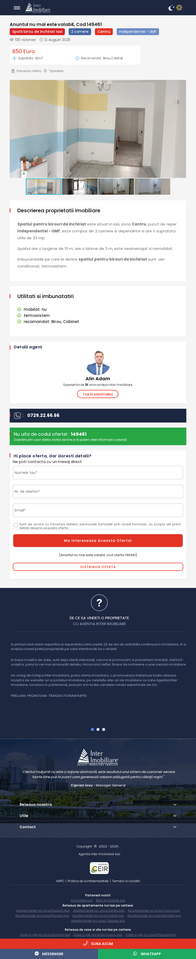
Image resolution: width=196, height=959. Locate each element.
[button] (97, 129)
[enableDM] (171, 8)
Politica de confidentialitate (88, 881)
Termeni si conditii (126, 881)
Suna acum (101, 943)
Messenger (52, 953)
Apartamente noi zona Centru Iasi (99, 910)
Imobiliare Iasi (82, 900)
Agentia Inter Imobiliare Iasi (99, 854)
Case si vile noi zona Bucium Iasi (45, 935)
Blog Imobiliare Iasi (110, 900)
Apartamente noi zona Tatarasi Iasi (98, 921)
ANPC (60, 881)
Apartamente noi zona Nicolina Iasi (154, 915)
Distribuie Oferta (98, 567)
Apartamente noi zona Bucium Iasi (43, 910)
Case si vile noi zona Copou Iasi (98, 935)
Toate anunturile (98, 394)
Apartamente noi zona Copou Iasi (154, 910)
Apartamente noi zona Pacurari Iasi (42, 915)
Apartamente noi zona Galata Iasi (98, 915)
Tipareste (56, 71)
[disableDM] (178, 8)
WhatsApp (150, 953)
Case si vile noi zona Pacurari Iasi (151, 935)
